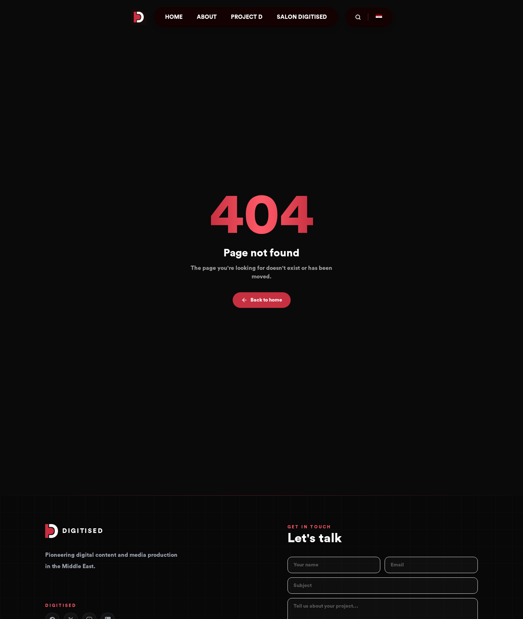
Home (174, 17)
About (207, 17)
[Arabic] (379, 17)
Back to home (266, 300)
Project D (247, 17)
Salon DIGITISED (302, 17)
